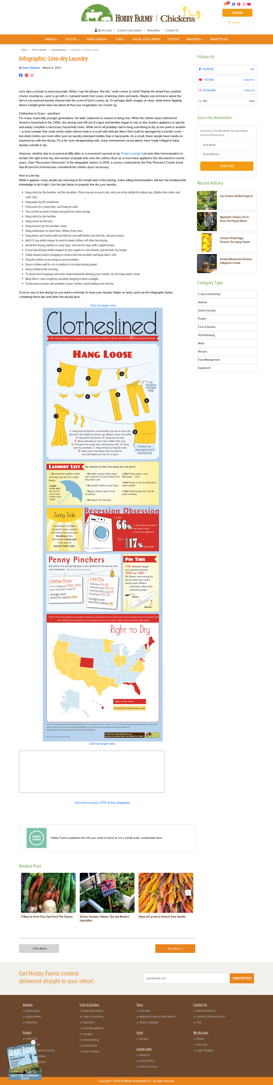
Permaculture (90, 1045)
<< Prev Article (39, 948)
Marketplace (219, 39)
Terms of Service (148, 1066)
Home (24, 49)
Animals (50, 39)
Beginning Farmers (93, 1011)
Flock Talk (31, 1039)
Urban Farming (91, 1051)
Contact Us (172, 30)
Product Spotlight (148, 1022)
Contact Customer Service (210, 1016)
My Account (104, 30)
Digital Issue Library (146, 39)
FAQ (198, 1022)
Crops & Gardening (93, 1016)
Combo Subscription (130, 30)
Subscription (242, 978)
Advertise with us (205, 1011)
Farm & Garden (96, 39)
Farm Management (93, 1028)
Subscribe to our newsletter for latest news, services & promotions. (224, 133)
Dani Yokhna (32, 67)
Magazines (194, 39)
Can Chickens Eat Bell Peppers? (236, 196)
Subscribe (237, 12)
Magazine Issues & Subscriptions (157, 1016)
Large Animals (33, 1016)
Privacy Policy (146, 1061)
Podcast (173, 39)
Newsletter (153, 30)
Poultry (71, 39)
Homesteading (58, 49)
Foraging (87, 1034)
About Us (144, 1055)
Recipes (143, 1039)
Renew (200, 1039)
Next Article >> (175, 948)
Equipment (88, 1022)
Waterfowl (31, 1022)
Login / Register (205, 1050)
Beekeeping (32, 1011)
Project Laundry (131, 153)
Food (119, 39)
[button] (188, 893)
